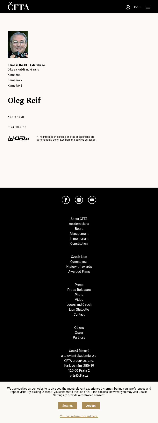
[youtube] (92, 200)
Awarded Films (79, 272)
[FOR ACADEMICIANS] (128, 7)
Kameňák (14, 74)
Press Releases (79, 290)
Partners (79, 338)
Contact (79, 314)
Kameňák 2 (15, 80)
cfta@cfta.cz (79, 375)
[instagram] (79, 200)
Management (79, 234)
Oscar (79, 333)
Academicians (79, 224)
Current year (79, 262)
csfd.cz (80, 139)
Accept (91, 405)
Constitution (79, 244)
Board (79, 229)
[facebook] (66, 200)
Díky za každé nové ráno (23, 69)
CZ (136, 7)
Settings (67, 405)
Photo (79, 295)
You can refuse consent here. (79, 416)
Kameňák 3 (15, 85)
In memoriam (79, 239)
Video (79, 300)
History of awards (79, 267)
